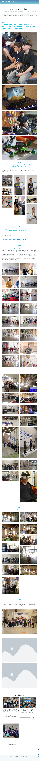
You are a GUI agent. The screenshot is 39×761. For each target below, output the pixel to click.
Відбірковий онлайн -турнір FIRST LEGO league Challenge (11, 740)
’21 (38, 749)
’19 (38, 751)
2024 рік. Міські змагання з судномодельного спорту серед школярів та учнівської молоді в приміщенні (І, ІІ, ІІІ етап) (11, 711)
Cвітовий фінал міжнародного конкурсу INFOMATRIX (28, 710)
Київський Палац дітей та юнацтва (8, 2)
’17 (38, 756)
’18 (38, 754)
